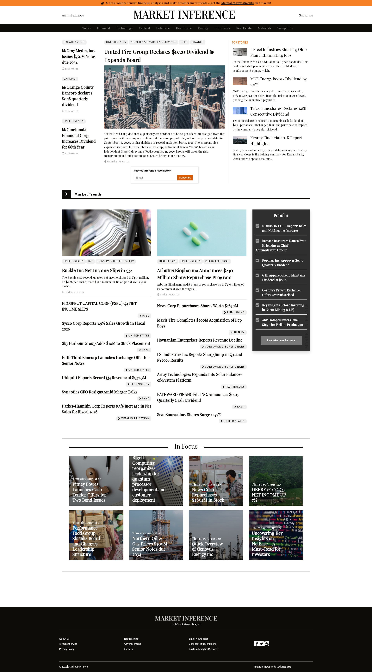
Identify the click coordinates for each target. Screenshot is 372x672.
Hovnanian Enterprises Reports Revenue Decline (199, 339)
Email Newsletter (198, 638)
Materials (264, 28)
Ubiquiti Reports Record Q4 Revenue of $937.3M (104, 377)
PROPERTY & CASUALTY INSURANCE (153, 42)
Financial (103, 28)
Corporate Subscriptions (202, 643)
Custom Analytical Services (203, 649)
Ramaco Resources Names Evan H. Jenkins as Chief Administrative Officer (281, 245)
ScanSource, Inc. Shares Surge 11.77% (189, 414)
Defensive (163, 28)
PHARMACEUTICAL (217, 261)
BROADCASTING (74, 42)
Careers (128, 649)
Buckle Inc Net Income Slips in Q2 (97, 270)
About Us (64, 638)
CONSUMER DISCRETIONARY (115, 261)
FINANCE (197, 42)
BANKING (70, 78)
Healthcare (184, 28)
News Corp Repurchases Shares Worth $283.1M (197, 305)
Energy (203, 28)
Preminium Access (281, 340)
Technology (124, 28)
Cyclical (144, 28)
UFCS (184, 42)
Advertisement (132, 643)
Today (86, 28)
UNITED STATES (74, 121)
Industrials (222, 28)
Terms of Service (68, 643)
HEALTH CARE (167, 261)
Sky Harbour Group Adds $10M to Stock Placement (106, 343)
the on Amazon (243, 3)
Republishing (131, 638)
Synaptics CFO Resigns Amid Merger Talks (99, 391)
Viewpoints (285, 28)
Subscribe (306, 15)
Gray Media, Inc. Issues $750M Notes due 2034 (79, 56)
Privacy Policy (66, 649)
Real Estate (244, 28)
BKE (90, 261)
